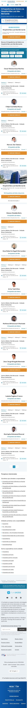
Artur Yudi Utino (14, 289)
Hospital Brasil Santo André (8, 529)
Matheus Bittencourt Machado (14, 324)
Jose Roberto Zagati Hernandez (14, 251)
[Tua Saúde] (14, 592)
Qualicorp (23, 703)
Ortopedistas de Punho (7, 554)
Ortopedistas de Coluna (8, 572)
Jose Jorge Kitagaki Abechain (14, 362)
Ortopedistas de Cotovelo (8, 566)
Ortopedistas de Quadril (8, 560)
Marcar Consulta (10, 580)
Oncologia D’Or (19, 700)
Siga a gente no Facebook (16, 597)
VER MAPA (24, 93)
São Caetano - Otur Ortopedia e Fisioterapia (13, 532)
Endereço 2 (10, 82)
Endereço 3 (17, 82)
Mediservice (20, 52)
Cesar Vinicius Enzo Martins (14, 69)
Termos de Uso (18, 646)
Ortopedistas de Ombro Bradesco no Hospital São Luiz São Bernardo (14, 487)
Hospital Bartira (6, 538)
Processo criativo (5, 642)
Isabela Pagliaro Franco (14, 396)
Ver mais (18, 56)
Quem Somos (4, 639)
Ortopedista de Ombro (21, 580)
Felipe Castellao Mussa (14, 107)
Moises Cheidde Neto (14, 213)
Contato (17, 649)
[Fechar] (26, 50)
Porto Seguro (5, 56)
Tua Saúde (3, 1)
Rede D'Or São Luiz (9, 700)
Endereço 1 (3, 82)
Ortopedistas (5, 551)
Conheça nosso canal (7, 597)
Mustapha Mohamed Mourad (14, 434)
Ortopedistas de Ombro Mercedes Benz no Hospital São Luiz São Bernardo (14, 515)
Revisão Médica (18, 642)
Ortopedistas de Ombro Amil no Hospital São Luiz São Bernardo (14, 501)
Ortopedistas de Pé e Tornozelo (9, 557)
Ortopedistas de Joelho (8, 569)
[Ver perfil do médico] (14, 64)
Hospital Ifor (5, 523)
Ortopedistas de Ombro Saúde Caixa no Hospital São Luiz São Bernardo (13, 506)
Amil (12, 56)
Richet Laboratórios (14, 703)
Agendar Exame (20, 1)
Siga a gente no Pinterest (21, 597)
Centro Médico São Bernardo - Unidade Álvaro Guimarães (12, 87)
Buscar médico (11, 1)
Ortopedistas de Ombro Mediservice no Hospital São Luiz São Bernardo (13, 492)
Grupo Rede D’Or (21, 678)
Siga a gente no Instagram (12, 597)
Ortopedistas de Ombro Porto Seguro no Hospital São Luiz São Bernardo (14, 496)
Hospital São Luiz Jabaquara (9, 541)
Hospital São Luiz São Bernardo (14, 30)
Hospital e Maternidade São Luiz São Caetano (13, 535)
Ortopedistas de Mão (7, 563)
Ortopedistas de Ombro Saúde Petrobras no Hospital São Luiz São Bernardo (12, 511)
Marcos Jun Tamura (14, 145)
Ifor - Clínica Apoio (6, 526)
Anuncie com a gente (6, 649)
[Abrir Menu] (2, 5)
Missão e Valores (19, 639)
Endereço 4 (24, 265)
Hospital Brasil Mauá (7, 544)
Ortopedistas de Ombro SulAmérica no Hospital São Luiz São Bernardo (13, 482)
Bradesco (12, 52)
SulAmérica (5, 52)
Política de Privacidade (6, 646)
